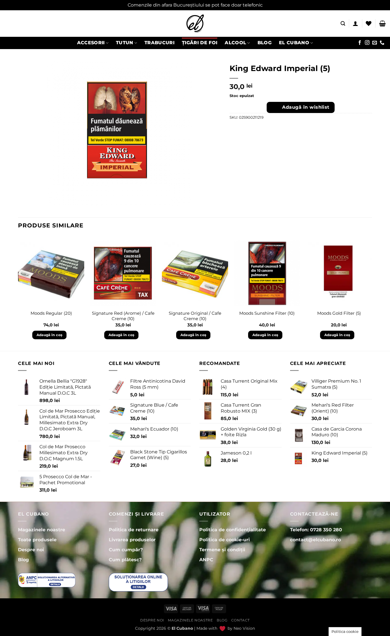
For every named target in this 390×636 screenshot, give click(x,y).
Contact (240, 620)
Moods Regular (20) (51, 313)
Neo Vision (244, 628)
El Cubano (294, 42)
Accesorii (91, 42)
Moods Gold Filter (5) (339, 313)
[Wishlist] (368, 23)
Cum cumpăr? (126, 549)
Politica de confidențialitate (232, 529)
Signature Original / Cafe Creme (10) (195, 316)
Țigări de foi (199, 42)
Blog (265, 42)
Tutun (124, 42)
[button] (343, 23)
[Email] (374, 42)
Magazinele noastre (190, 620)
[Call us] (382, 42)
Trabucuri (159, 42)
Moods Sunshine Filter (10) (267, 313)
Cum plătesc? (125, 559)
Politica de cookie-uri (224, 539)
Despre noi (152, 620)
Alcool (235, 42)
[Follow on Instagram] (367, 42)
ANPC (206, 559)
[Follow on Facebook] (359, 42)
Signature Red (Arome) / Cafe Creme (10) (123, 316)
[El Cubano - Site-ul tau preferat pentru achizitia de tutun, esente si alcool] (195, 23)
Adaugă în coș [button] (50, 335)
